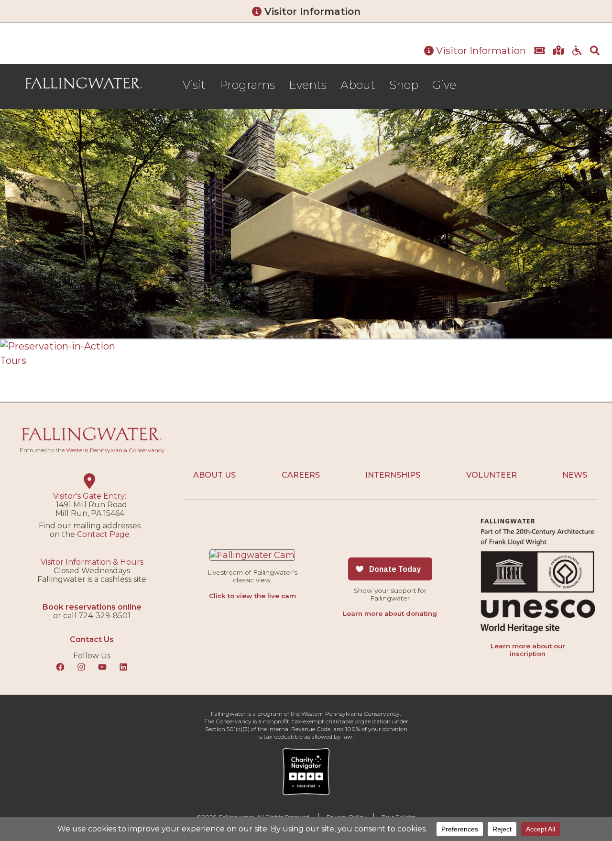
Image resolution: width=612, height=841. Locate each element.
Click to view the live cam (252, 596)
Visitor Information (311, 11)
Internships (392, 475)
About (357, 85)
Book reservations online (92, 607)
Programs (247, 85)
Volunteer (491, 475)
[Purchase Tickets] (539, 51)
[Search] (594, 51)
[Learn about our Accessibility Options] (577, 51)
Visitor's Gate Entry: (89, 496)
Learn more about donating (390, 613)
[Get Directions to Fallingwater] (558, 51)
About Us (214, 475)
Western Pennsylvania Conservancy (115, 450)
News (574, 475)
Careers (301, 475)
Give (444, 85)
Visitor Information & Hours (92, 562)
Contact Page (103, 534)
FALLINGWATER (83, 83)
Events (308, 85)
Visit (194, 85)
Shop (403, 85)
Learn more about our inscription (528, 649)
